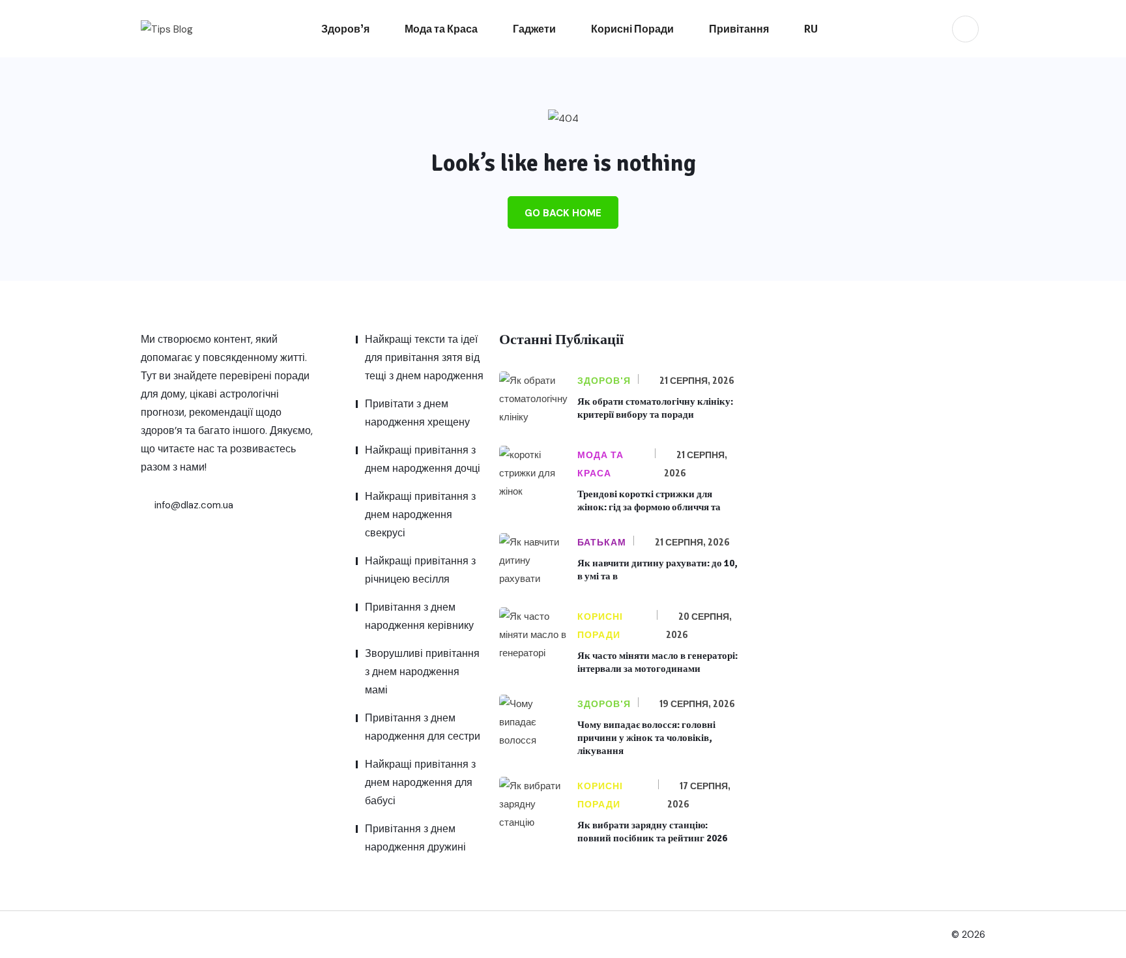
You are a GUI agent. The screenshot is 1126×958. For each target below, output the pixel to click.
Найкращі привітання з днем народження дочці (422, 459)
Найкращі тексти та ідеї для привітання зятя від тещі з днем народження (424, 357)
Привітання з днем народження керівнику (419, 616)
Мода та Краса (441, 28)
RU (811, 28)
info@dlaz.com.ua (192, 505)
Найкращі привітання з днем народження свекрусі (420, 514)
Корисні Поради (632, 28)
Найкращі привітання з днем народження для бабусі (420, 782)
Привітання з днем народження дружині (415, 838)
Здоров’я (345, 28)
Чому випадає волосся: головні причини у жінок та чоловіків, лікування (646, 738)
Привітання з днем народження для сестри (422, 727)
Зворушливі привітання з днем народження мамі (422, 671)
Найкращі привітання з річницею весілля (420, 570)
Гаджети (534, 28)
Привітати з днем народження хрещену (417, 413)
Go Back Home (563, 213)
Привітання (739, 28)
